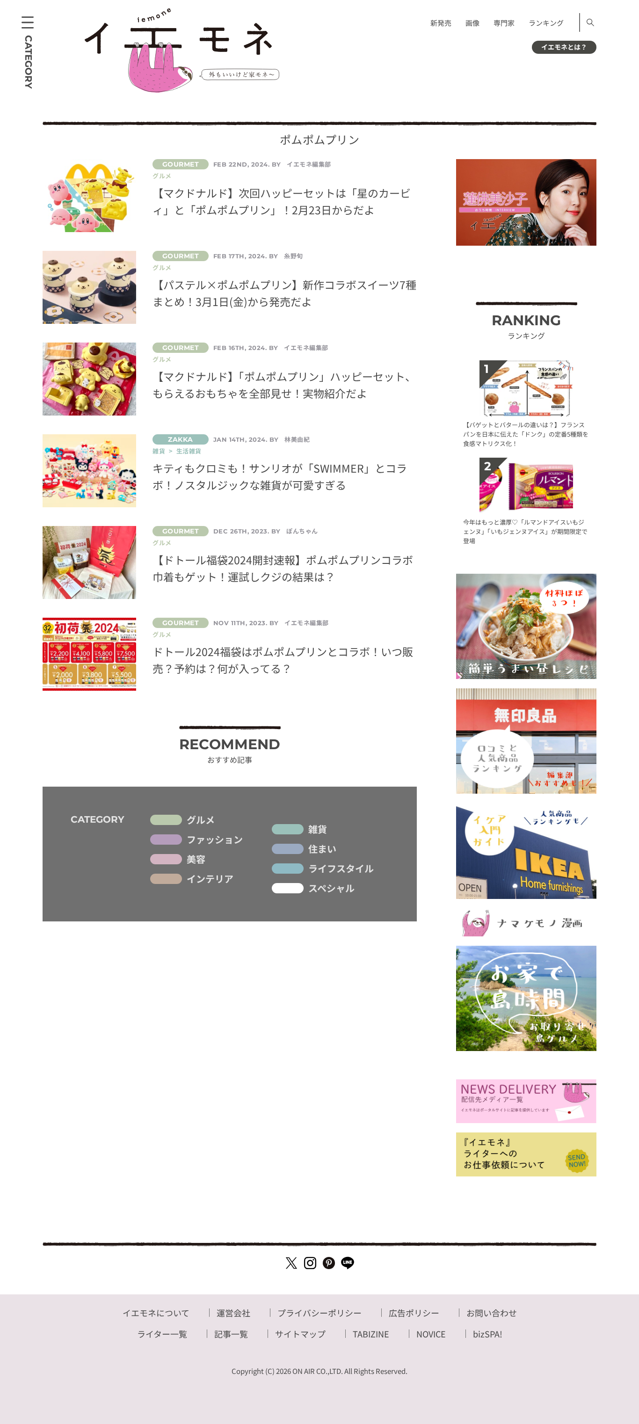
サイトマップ (300, 1334)
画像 (472, 22)
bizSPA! (487, 1334)
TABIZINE (371, 1334)
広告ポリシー (414, 1313)
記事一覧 (231, 1334)
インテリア (210, 879)
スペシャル (331, 888)
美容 (196, 859)
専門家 (504, 22)
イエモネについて (156, 1313)
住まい (322, 849)
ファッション (215, 839)
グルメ (201, 820)
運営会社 (233, 1313)
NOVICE (431, 1334)
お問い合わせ (491, 1313)
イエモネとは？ (564, 46)
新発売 (440, 22)
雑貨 (317, 829)
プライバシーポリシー (319, 1313)
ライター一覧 (162, 1334)
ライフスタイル (341, 868)
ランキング (546, 22)
